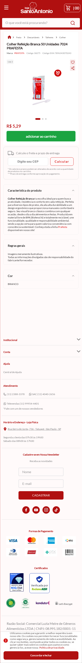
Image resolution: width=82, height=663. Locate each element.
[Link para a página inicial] (9, 37)
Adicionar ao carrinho (41, 136)
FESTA (18, 37)
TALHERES (49, 37)
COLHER (62, 37)
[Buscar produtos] (72, 22)
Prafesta (62, 226)
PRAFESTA (19, 53)
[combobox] (41, 22)
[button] (37, 119)
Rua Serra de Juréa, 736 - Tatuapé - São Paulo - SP (34, 429)
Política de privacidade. (52, 647)
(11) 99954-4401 (29, 403)
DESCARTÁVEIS (33, 37)
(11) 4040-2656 (46, 394)
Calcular (62, 161)
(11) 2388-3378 (16, 394)
